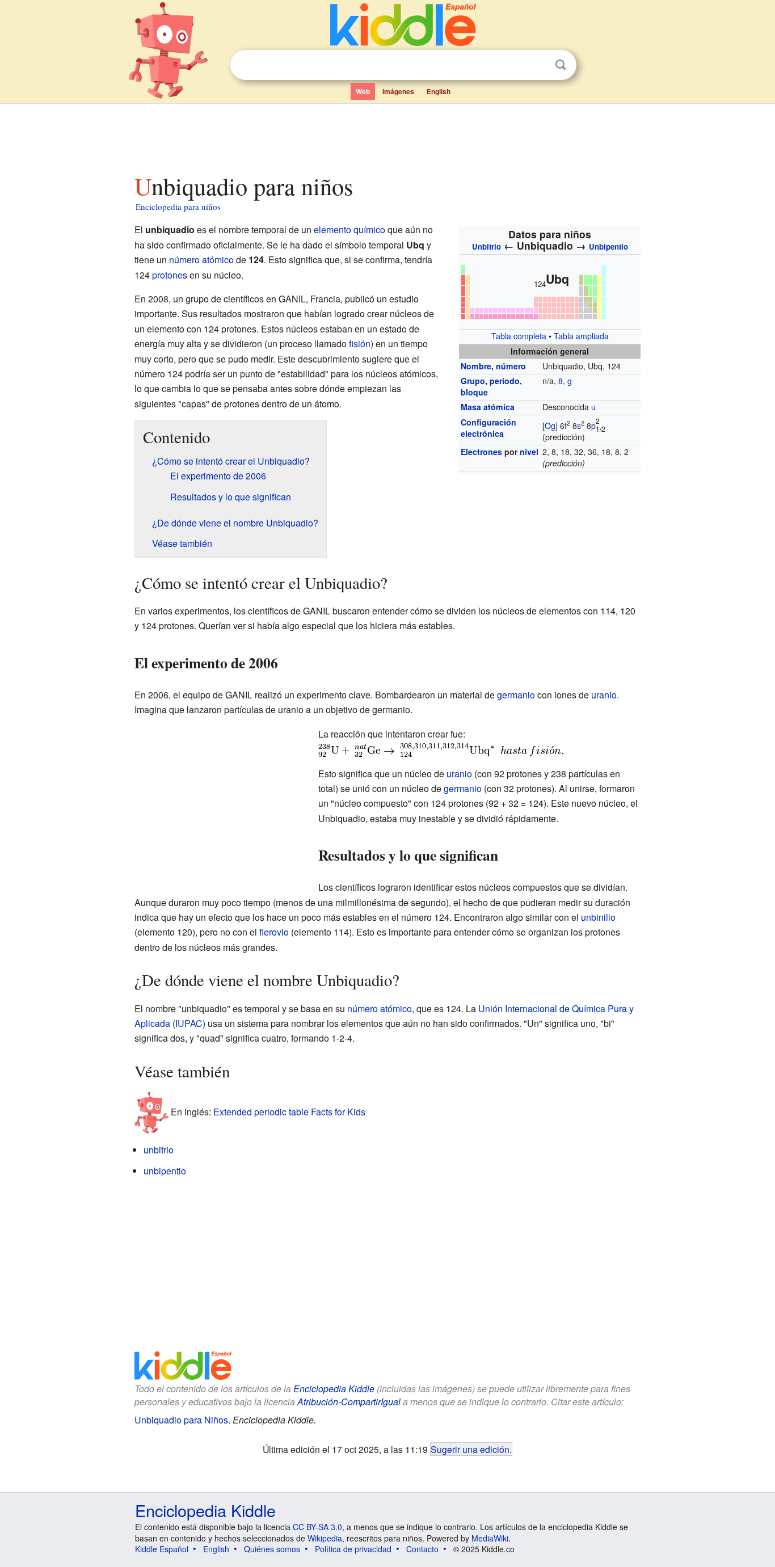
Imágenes (398, 91)
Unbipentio (608, 246)
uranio (604, 694)
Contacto (422, 1549)
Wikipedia (325, 1538)
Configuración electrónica (488, 427)
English (438, 91)
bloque (474, 392)
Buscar (560, 65)
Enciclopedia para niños (178, 206)
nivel (529, 451)
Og (550, 425)
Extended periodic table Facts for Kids (289, 1111)
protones (169, 274)
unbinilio (598, 917)
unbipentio (165, 1170)
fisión (359, 343)
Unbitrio (486, 246)
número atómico (201, 259)
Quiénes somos (272, 1549)
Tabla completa (518, 336)
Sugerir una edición (470, 1449)
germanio (516, 694)
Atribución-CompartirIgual (349, 1401)
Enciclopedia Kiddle (333, 1388)
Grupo (473, 380)
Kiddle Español (161, 1549)
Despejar (537, 65)
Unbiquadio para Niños (181, 1419)
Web (363, 91)
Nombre (476, 366)
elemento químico (349, 229)
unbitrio (159, 1149)
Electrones (481, 451)
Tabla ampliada (581, 336)
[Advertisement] (386, 135)
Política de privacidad (353, 1549)
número (511, 366)
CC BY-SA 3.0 (317, 1526)
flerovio (274, 931)
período (505, 380)
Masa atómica (488, 406)
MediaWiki (489, 1538)
